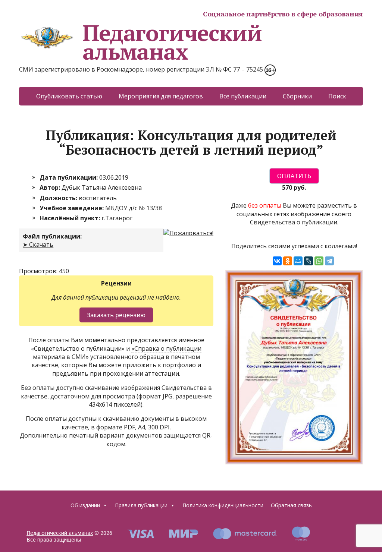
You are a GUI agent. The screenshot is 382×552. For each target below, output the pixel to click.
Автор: (51, 187)
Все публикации (242, 96)
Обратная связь (291, 505)
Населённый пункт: (70, 218)
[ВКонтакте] (277, 260)
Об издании (85, 505)
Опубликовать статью (69, 96)
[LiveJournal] (308, 260)
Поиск (337, 96)
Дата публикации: (69, 177)
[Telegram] (329, 260)
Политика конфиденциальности (222, 505)
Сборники (297, 96)
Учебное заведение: (72, 208)
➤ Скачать (38, 244)
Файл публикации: (52, 236)
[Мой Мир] (298, 260)
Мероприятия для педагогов (161, 96)
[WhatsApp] (318, 260)
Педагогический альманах (172, 42)
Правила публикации (141, 505)
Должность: (59, 198)
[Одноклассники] (287, 260)
